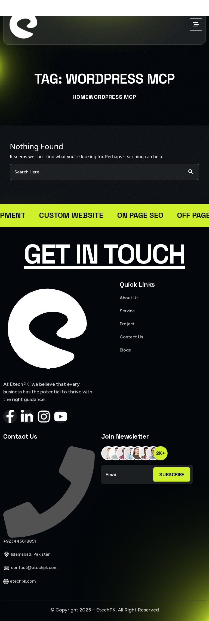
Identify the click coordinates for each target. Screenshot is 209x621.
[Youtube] (60, 416)
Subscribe (171, 474)
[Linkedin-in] (27, 416)
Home (81, 96)
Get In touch (104, 254)
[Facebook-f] (10, 416)
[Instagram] (44, 416)
